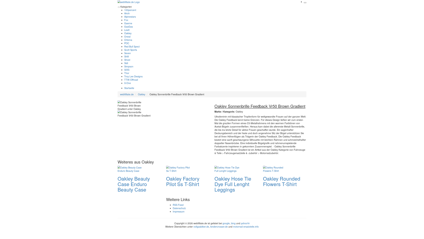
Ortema (128, 39)
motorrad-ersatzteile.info (246, 226)
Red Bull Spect (132, 46)
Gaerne (128, 23)
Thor (126, 73)
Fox (126, 20)
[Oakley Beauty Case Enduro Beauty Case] (131, 168)
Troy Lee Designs (133, 76)
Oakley (128, 33)
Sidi (126, 63)
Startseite (129, 88)
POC (126, 43)
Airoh (127, 13)
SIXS (126, 69)
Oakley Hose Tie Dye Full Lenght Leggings (232, 184)
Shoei (127, 59)
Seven (127, 53)
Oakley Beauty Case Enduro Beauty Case (134, 184)
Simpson (128, 66)
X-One (127, 83)
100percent (130, 10)
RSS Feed (178, 204)
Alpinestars (130, 16)
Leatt (127, 30)
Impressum (179, 211)
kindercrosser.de (219, 226)
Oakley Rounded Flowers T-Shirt (281, 181)
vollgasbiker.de (201, 226)
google (226, 223)
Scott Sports (130, 49)
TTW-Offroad (131, 79)
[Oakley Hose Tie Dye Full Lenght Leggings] (227, 168)
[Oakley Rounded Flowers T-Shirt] (276, 168)
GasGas (128, 26)
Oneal (127, 36)
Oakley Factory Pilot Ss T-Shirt (182, 181)
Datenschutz (179, 208)
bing (233, 223)
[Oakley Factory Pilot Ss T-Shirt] (179, 168)
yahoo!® (245, 223)
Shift (126, 56)
